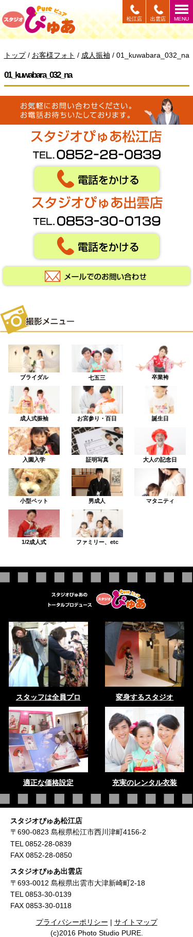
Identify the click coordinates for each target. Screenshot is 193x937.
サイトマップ (135, 922)
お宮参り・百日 (97, 415)
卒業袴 (160, 374)
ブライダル (34, 374)
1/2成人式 (34, 539)
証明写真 (97, 456)
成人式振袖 (34, 415)
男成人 (97, 498)
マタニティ (160, 498)
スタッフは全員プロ (48, 697)
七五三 (97, 374)
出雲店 (158, 19)
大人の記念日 (160, 456)
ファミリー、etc (97, 539)
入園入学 (34, 456)
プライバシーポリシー (72, 922)
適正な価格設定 (48, 782)
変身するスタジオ (144, 697)
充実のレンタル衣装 (144, 782)
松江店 (134, 19)
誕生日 (160, 415)
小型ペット (34, 498)
